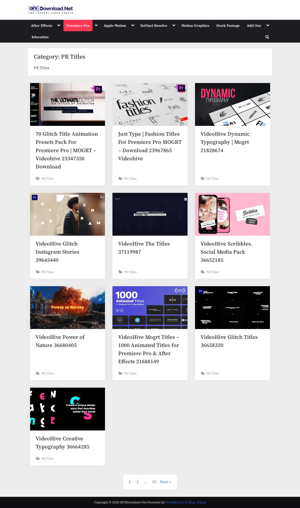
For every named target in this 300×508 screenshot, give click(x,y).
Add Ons (254, 25)
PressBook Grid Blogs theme (185, 502)
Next (164, 481)
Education (40, 36)
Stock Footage (228, 25)
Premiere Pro (78, 25)
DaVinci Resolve (153, 25)
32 (154, 481)
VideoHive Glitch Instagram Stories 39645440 (57, 252)
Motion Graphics (195, 25)
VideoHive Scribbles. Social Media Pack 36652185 (226, 252)
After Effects (41, 25)
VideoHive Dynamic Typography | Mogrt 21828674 (225, 142)
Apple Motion (115, 25)
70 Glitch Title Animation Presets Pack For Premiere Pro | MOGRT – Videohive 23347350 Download (67, 150)
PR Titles (47, 178)
